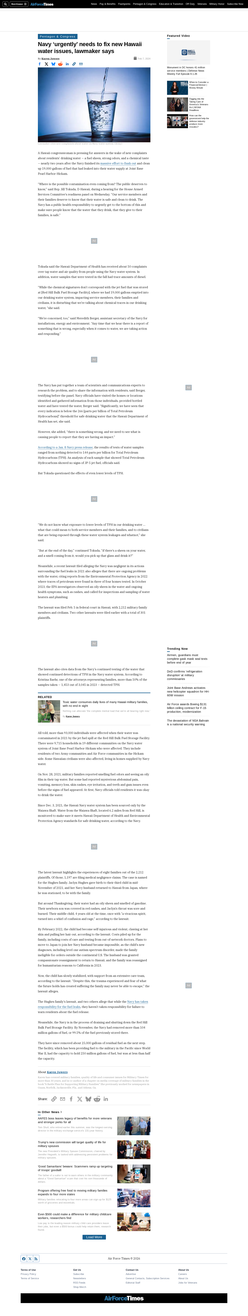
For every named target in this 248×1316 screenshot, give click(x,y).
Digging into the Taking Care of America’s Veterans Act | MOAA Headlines (198, 104)
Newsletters (79, 1278)
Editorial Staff (133, 1282)
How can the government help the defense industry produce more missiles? (199, 121)
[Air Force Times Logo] (41, 3)
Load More (94, 1237)
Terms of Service (30, 1278)
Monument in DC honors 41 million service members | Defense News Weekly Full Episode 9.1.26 (186, 70)
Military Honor (216, 4)
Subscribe (78, 1274)
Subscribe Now (235, 4)
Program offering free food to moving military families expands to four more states (72, 1192)
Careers (182, 1274)
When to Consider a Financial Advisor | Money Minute (198, 85)
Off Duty (190, 4)
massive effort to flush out (118, 163)
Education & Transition (171, 4)
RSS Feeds (79, 1282)
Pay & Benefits (108, 4)
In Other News (48, 1112)
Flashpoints (124, 4)
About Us (183, 1278)
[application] (188, 52)
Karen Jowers (50, 58)
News (94, 4)
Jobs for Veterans (187, 1282)
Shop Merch (79, 1287)
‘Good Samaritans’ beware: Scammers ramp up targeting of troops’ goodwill (75, 1168)
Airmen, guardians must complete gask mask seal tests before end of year (187, 658)
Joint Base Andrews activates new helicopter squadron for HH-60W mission (188, 691)
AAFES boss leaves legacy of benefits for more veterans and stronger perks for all (75, 1120)
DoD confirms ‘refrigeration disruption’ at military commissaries (184, 675)
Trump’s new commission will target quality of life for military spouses (72, 1144)
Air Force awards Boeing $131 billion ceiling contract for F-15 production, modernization (187, 708)
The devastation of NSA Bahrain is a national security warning (188, 722)
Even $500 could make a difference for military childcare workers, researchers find (74, 1216)
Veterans (202, 4)
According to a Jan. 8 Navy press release (65, 447)
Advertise (131, 1274)
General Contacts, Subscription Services (147, 1278)
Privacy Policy (28, 1274)
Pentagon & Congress (144, 4)
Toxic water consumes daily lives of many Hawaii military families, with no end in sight (105, 703)
